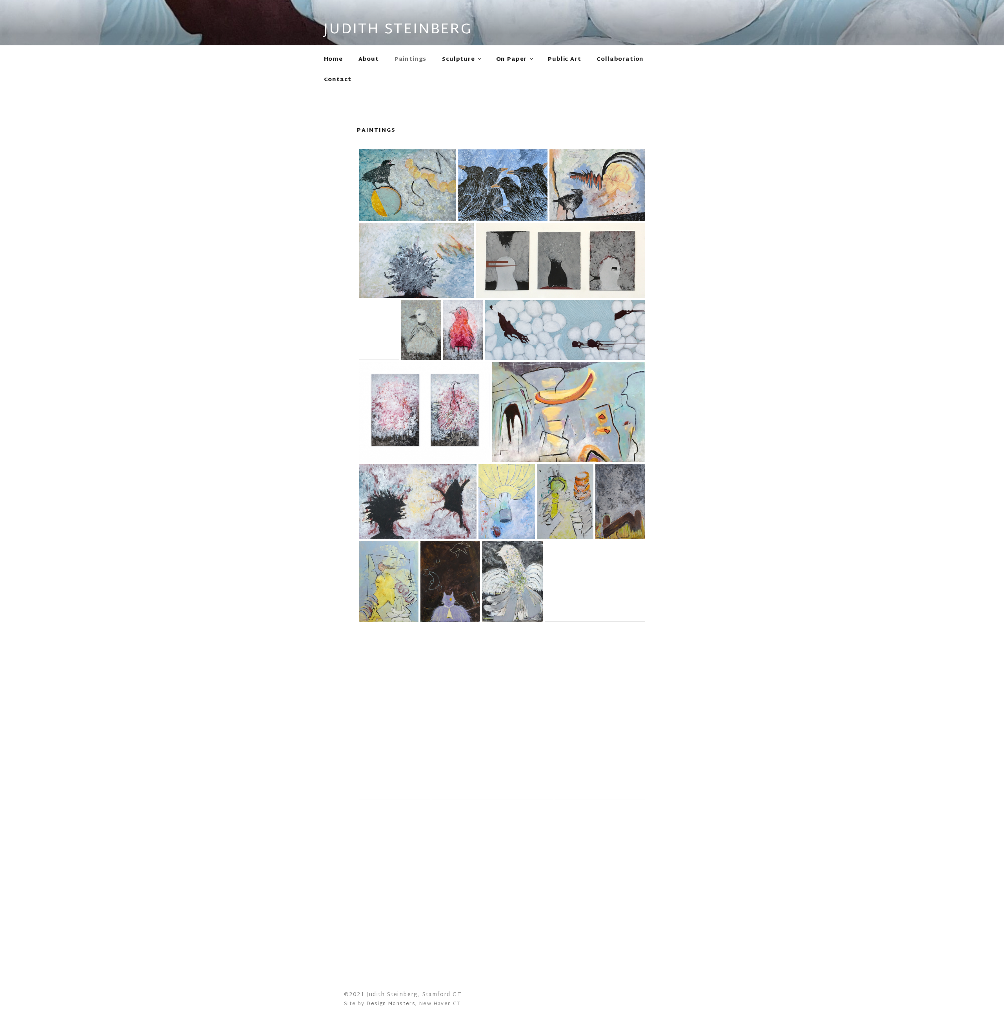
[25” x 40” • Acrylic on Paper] (418, 501)
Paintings (411, 59)
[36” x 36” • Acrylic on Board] (600, 754)
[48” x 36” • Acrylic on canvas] (506, 501)
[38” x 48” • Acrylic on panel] (450, 869)
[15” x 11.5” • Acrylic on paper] (594, 869)
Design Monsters (390, 1004)
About (368, 59)
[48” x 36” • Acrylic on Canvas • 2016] (565, 501)
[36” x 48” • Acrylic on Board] (492, 754)
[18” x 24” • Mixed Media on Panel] (407, 185)
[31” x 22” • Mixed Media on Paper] (450, 581)
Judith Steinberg (398, 30)
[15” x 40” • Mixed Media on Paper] (560, 260)
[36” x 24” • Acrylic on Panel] (379, 330)
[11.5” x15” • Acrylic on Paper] (477, 665)
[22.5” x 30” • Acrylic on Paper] (589, 665)
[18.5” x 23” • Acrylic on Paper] (595, 581)
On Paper (511, 59)
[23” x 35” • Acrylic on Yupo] (568, 412)
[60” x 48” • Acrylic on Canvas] (394, 754)
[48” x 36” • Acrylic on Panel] (390, 665)
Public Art (564, 59)
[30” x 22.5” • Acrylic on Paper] (512, 581)
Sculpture (458, 59)
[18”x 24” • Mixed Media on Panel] (597, 185)
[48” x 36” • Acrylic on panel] (388, 581)
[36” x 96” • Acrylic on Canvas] (565, 330)
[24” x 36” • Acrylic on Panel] (416, 260)
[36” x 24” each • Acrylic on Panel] (424, 412)
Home (333, 59)
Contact (337, 80)
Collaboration (620, 59)
